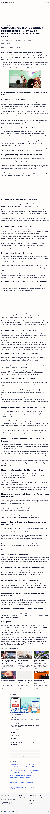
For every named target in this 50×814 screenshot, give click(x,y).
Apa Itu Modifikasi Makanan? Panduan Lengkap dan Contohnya (23, 737)
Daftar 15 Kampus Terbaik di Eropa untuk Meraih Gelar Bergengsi (23, 662)
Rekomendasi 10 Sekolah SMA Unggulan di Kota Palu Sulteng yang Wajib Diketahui (25, 726)
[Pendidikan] (22, 741)
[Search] (48, 2)
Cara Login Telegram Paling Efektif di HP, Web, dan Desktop (22, 782)
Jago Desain (27, 811)
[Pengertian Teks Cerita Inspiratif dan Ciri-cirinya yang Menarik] (41, 675)
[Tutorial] (21, 714)
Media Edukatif (6, 2)
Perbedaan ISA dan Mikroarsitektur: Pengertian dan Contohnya (23, 772)
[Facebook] (3, 808)
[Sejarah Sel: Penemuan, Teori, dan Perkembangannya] (8, 675)
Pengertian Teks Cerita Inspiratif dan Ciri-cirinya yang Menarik (41, 682)
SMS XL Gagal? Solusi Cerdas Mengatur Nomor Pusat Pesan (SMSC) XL (24, 716)
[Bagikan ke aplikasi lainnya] (19, 47)
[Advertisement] (25, 14)
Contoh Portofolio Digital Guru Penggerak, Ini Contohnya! (24, 681)
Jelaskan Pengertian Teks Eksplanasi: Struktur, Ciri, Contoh (22, 764)
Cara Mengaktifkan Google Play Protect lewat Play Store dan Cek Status (24, 770)
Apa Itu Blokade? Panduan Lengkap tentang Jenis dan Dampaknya (23, 743)
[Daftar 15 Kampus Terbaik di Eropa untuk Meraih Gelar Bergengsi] (24, 655)
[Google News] (8, 808)
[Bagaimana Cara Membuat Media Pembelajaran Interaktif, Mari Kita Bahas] (8, 655)
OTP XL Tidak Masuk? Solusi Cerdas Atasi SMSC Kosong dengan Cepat (24, 784)
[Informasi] (18, 714)
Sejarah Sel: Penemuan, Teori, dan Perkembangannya (8, 681)
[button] (46, 2)
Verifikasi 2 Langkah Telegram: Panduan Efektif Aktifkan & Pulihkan (24, 731)
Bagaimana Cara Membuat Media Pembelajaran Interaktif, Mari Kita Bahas (8, 662)
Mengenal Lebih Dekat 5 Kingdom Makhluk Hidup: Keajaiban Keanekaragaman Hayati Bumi (40, 662)
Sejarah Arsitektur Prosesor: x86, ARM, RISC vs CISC (20, 775)
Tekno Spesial (22, 797)
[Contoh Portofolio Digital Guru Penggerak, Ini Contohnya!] (24, 675)
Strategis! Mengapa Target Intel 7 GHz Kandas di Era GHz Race (22, 777)
